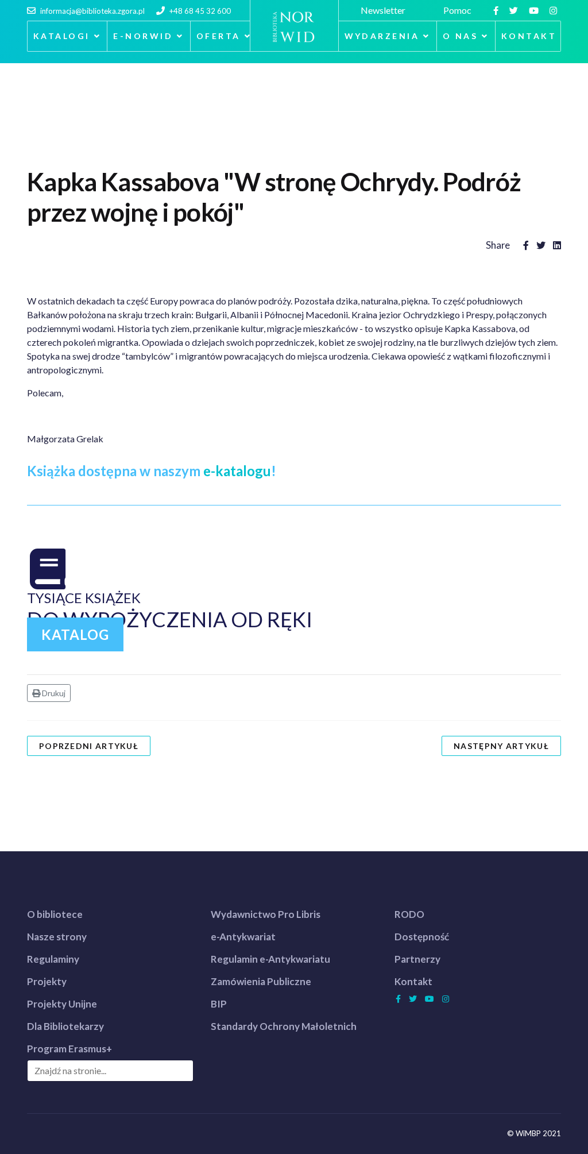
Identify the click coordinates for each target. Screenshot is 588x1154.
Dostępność (421, 937)
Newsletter (385, 10)
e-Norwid (143, 36)
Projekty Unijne (62, 1004)
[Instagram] (555, 10)
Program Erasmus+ (69, 1049)
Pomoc (459, 10)
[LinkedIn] (557, 245)
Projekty (47, 981)
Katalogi (61, 36)
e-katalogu (237, 470)
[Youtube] (535, 10)
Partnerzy (417, 959)
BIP (219, 1004)
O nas (460, 36)
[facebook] (497, 10)
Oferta (218, 36)
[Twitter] (541, 245)
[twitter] (515, 10)
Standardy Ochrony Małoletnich (284, 1026)
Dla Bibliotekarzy (65, 1026)
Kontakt (528, 36)
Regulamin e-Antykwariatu (270, 959)
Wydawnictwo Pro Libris (265, 914)
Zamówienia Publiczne (261, 981)
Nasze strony (57, 937)
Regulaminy (53, 959)
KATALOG (75, 634)
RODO (409, 914)
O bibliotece (55, 914)
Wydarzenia (382, 36)
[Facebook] (526, 245)
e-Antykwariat (243, 937)
